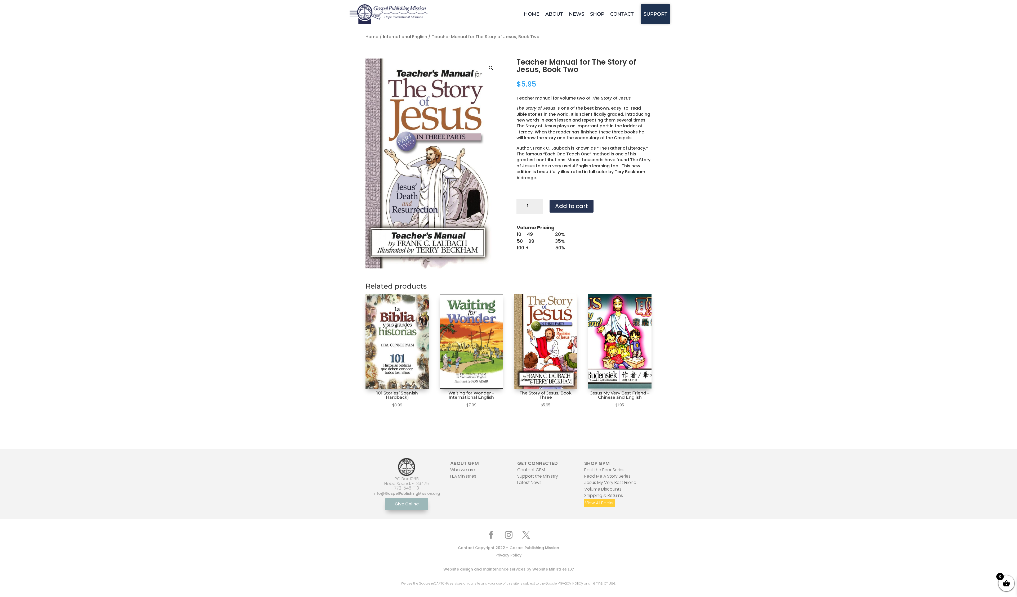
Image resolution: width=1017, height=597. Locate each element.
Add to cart (571, 206)
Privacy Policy (508, 555)
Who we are (462, 470)
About (554, 14)
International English (405, 37)
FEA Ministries (463, 476)
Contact (622, 14)
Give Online (407, 504)
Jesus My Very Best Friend (610, 482)
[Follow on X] (526, 535)
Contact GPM (531, 470)
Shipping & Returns (603, 495)
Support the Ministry (537, 476)
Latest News (529, 482)
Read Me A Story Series (607, 476)
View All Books (599, 503)
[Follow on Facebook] (491, 535)
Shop (597, 14)
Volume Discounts (603, 489)
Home (531, 14)
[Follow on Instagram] (508, 535)
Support (655, 14)
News (576, 14)
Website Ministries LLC (553, 569)
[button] (491, 68)
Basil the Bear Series (604, 470)
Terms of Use (603, 583)
